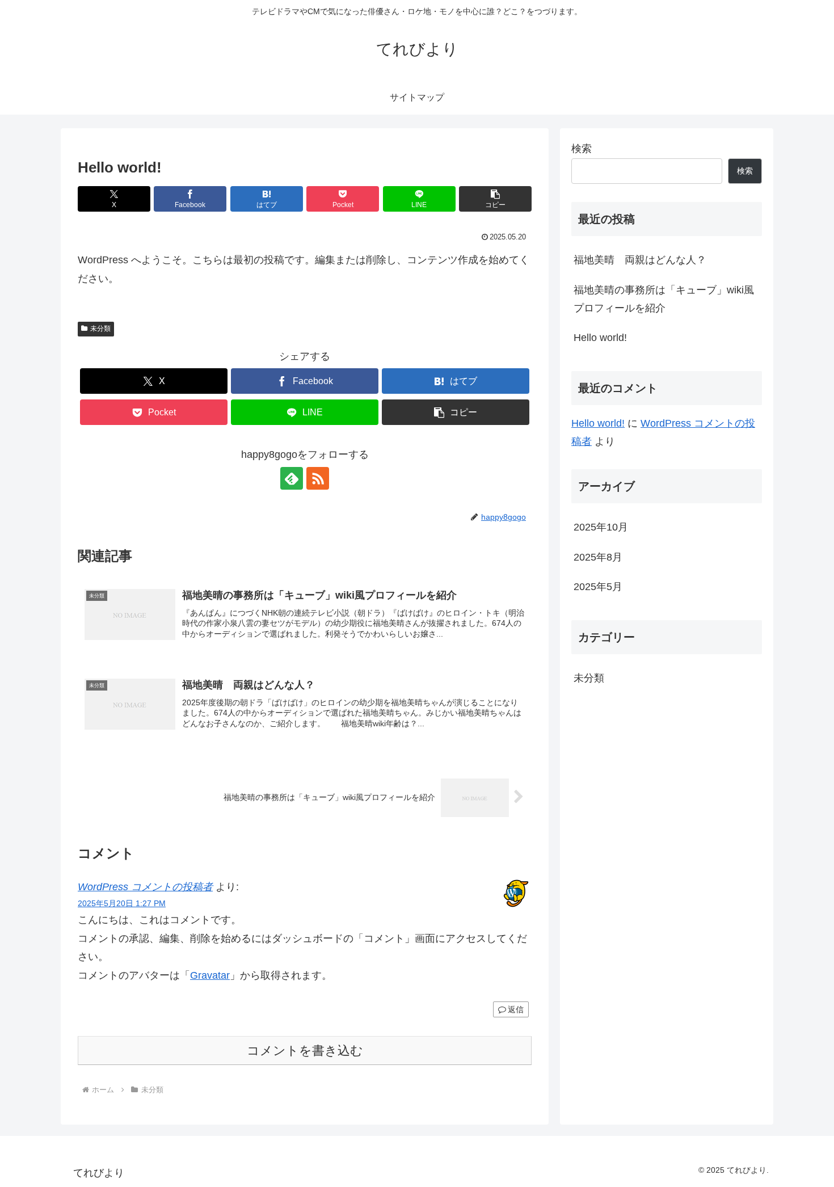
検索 (581, 148)
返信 (516, 1009)
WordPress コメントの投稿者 (145, 887)
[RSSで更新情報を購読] (317, 478)
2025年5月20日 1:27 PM (122, 903)
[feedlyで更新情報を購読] (291, 478)
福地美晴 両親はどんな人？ (640, 260)
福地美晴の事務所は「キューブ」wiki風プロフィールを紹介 (664, 299)
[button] (495, 199)
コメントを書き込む (305, 1050)
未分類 (100, 328)
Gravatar (210, 975)
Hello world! (600, 337)
